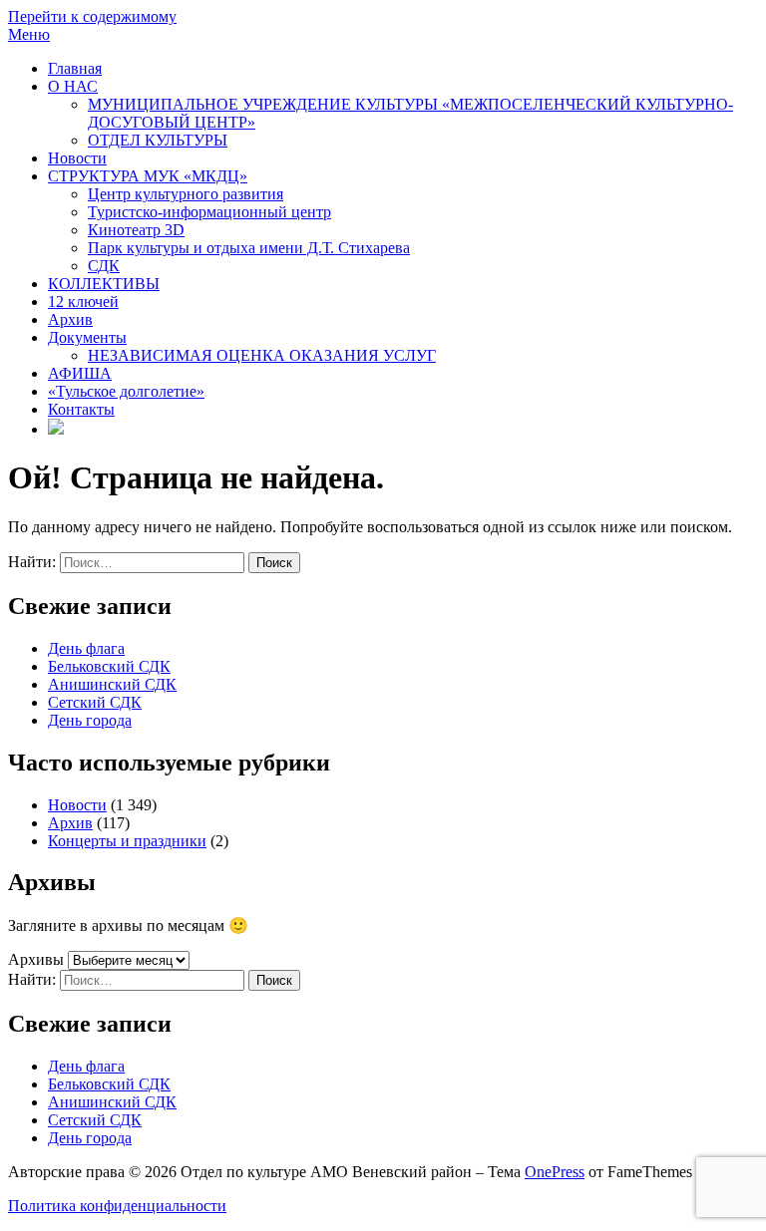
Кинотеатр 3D (136, 229)
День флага (86, 648)
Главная (75, 68)
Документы (87, 337)
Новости (77, 158)
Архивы (36, 959)
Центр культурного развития (185, 193)
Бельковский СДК (109, 666)
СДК (104, 265)
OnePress (554, 1171)
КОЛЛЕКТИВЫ (104, 283)
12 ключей (83, 301)
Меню (29, 34)
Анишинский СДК (112, 684)
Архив (70, 319)
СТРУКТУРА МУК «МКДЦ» (147, 175)
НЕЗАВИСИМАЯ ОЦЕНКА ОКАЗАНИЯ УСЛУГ (262, 355)
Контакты (81, 409)
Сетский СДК (95, 702)
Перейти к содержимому (92, 16)
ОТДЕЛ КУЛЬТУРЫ (157, 140)
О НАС (73, 86)
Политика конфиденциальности (117, 1205)
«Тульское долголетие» (126, 391)
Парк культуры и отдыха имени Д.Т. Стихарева (249, 247)
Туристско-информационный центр (209, 211)
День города (90, 720)
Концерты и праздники (127, 840)
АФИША (80, 373)
